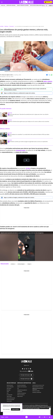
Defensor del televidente (22, 386)
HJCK (8, 391)
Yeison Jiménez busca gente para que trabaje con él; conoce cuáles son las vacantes (29, 121)
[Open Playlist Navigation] (51, 417)
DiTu (7, 393)
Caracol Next (9, 401)
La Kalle (1, 26)
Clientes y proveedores (21, 393)
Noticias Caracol (10, 385)
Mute (39, 417)
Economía (12, 26)
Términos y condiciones (36, 392)
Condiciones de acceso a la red (38, 385)
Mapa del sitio (20, 396)
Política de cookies (35, 390)
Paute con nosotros (20, 394)
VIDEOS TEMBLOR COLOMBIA (23, 5)
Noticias (6, 26)
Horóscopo (10, 112)
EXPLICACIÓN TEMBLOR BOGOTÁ (36, 5)
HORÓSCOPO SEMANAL (11, 5)
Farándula (10, 120)
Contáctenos (19, 391)
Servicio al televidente (21, 385)
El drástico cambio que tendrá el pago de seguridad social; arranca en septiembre (29, 141)
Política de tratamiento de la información (37, 389)
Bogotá (29, 264)
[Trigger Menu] (2, 2)
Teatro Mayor (9, 396)
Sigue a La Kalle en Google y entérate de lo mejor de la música (19, 197)
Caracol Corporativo (10, 399)
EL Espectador (9, 394)
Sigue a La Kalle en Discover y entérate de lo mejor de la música (19, 93)
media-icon (26, 417)
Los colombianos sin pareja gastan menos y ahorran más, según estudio (29, 26)
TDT (18, 388)
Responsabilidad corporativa (37, 386)
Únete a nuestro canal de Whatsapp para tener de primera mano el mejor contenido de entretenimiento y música (25, 89)
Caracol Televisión (10, 386)
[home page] (27, 2)
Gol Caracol (9, 388)
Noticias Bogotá (21, 264)
